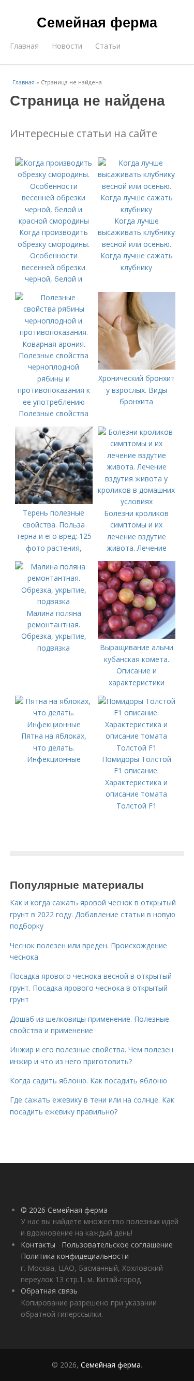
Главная (24, 46)
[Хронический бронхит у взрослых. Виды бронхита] (136, 367)
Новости (67, 46)
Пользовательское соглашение (117, 1245)
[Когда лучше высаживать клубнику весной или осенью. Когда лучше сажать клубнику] (136, 209)
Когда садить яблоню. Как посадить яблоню (88, 1080)
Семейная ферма (97, 22)
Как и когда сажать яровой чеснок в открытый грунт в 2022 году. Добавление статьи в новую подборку (93, 914)
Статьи (108, 46)
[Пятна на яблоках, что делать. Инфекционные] (54, 724)
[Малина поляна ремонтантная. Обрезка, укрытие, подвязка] (54, 601)
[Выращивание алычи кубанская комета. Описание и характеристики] (136, 636)
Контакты (38, 1245)
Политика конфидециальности (75, 1256)
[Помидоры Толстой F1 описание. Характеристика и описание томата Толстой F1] (136, 748)
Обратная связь (49, 1291)
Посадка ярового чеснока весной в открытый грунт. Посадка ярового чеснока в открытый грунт (91, 987)
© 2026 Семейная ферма (64, 1210)
